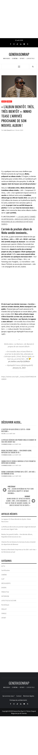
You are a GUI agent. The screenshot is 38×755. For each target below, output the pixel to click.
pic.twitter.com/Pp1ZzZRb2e (19, 361)
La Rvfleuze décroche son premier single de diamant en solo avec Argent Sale (18, 441)
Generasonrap (19, 54)
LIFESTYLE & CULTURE (8, 601)
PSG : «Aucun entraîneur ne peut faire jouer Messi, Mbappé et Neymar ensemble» (21, 489)
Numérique (5, 605)
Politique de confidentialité (18, 700)
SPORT (3, 618)
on (10, 237)
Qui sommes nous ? (8, 696)
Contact (18, 696)
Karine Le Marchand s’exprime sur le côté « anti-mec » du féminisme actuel (18, 473)
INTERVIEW (5, 596)
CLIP (2, 579)
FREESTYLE (5, 592)
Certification (5, 570)
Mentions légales (28, 696)
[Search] (33, 66)
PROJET (9, 101)
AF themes (23, 713)
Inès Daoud (7, 130)
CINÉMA (4, 575)
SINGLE (3, 613)
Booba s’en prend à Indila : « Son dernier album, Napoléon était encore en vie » (16, 451)
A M (4, 433)
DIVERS (3, 588)
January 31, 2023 (19, 368)
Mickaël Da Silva (7, 444)
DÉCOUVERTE (6, 583)
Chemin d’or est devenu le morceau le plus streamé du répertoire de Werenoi (18, 462)
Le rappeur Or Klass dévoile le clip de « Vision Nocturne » (15, 430)
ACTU (3, 101)
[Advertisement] (19, 19)
